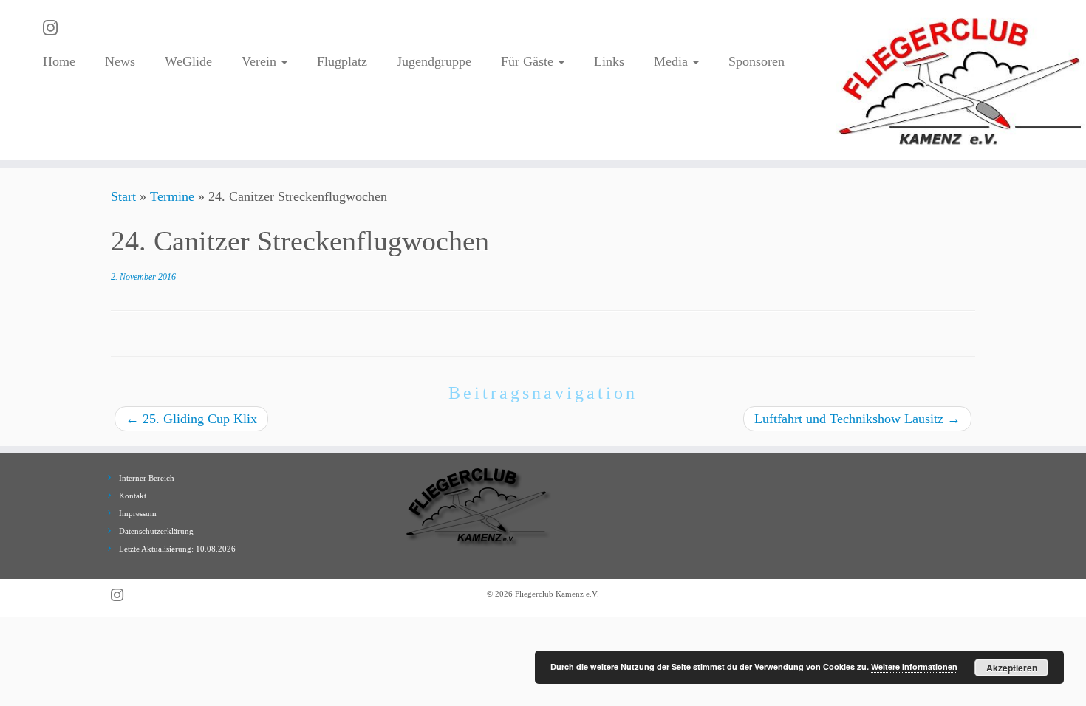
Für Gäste (529, 61)
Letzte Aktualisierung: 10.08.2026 (177, 548)
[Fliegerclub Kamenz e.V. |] (961, 80)
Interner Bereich (146, 477)
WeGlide (188, 61)
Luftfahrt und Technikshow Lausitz (857, 418)
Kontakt (132, 495)
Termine (172, 196)
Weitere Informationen (914, 666)
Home (59, 61)
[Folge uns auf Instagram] (55, 28)
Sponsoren (756, 61)
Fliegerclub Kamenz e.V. (557, 593)
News (120, 61)
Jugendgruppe (434, 61)
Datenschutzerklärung (156, 531)
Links (609, 61)
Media (672, 61)
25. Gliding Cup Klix (191, 418)
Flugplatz (342, 61)
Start (123, 196)
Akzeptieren (1011, 667)
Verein (261, 61)
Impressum (138, 513)
